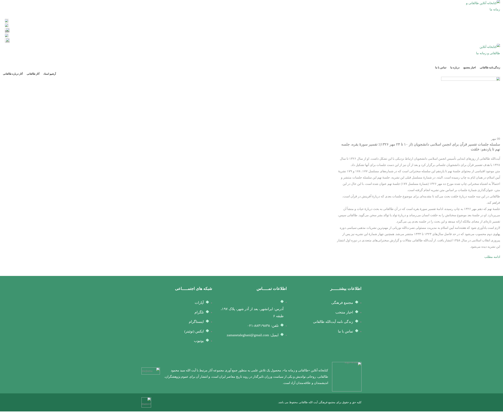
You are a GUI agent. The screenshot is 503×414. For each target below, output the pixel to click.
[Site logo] (482, 6)
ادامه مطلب (492, 256)
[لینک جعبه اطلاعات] (251, 21)
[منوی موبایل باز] (251, 60)
